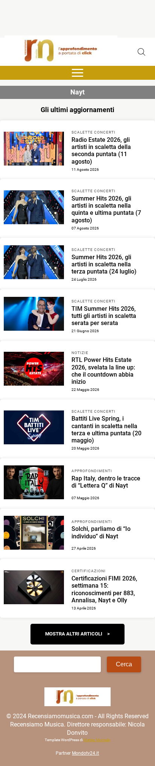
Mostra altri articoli (73, 634)
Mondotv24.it (85, 753)
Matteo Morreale (97, 740)
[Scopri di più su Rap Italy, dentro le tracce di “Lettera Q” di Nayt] (34, 483)
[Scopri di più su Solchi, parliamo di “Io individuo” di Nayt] (34, 534)
